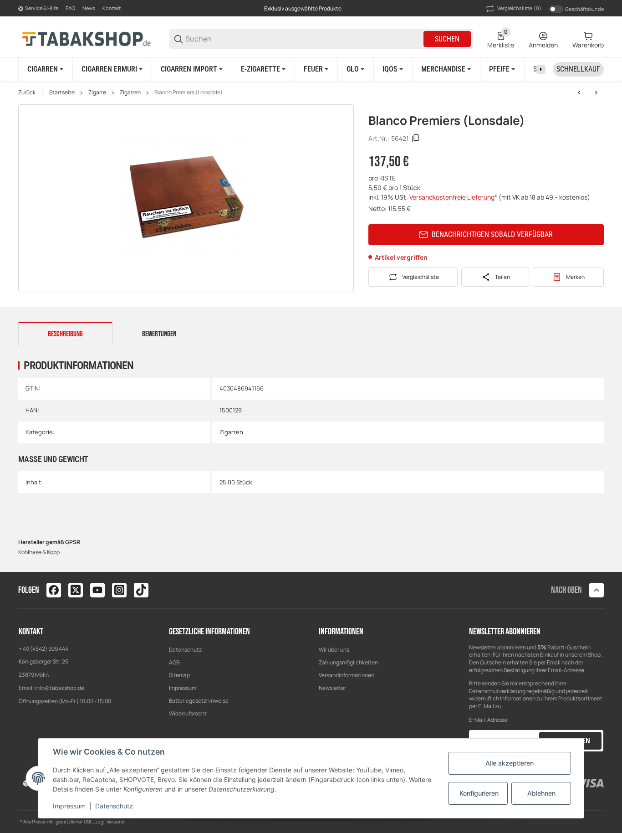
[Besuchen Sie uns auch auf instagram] (119, 590)
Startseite (62, 92)
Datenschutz (185, 649)
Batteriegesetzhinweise (199, 700)
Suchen (447, 39)
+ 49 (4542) (33, 649)
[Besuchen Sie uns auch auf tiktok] (141, 590)
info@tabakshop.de (59, 688)
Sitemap (179, 675)
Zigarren (130, 92)
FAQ (70, 8)
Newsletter (332, 688)
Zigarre (97, 92)
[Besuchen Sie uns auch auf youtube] (97, 590)
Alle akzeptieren (509, 763)
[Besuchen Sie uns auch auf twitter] (75, 590)
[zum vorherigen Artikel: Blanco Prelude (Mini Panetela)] (579, 92)
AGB (174, 662)
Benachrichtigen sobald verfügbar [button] (492, 234)
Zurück (27, 92)
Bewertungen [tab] (159, 334)
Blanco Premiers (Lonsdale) (188, 92)
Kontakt (111, 8)
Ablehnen (541, 793)
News (88, 8)
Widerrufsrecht (188, 713)
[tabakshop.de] (86, 38)
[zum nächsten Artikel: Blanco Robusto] (596, 92)
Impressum (182, 688)
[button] (596, 590)
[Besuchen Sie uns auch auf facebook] (53, 590)
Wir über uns (334, 649)
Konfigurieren (479, 793)
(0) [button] (519, 8)
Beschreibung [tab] (65, 334)
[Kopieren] (415, 138)
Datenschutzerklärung (497, 691)
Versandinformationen (346, 675)
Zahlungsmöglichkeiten (348, 662)
